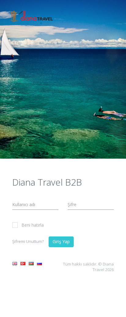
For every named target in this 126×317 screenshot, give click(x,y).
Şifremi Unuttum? (28, 241)
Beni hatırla (32, 225)
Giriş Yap (61, 241)
